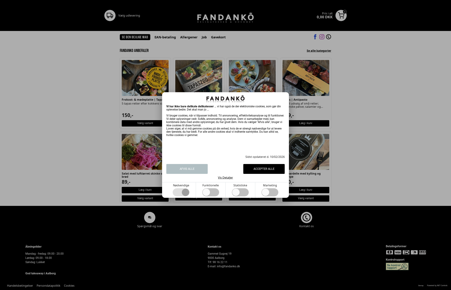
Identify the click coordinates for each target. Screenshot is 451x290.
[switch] (210, 192)
